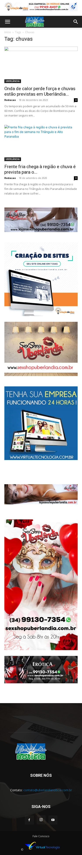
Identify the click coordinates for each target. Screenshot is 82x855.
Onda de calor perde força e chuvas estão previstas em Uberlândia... (39, 91)
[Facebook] (29, 820)
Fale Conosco (41, 836)
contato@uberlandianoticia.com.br (47, 790)
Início (7, 32)
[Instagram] (41, 819)
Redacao (10, 100)
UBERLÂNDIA (13, 81)
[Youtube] (53, 820)
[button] (7, 22)
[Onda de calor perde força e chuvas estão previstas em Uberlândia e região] (41, 65)
